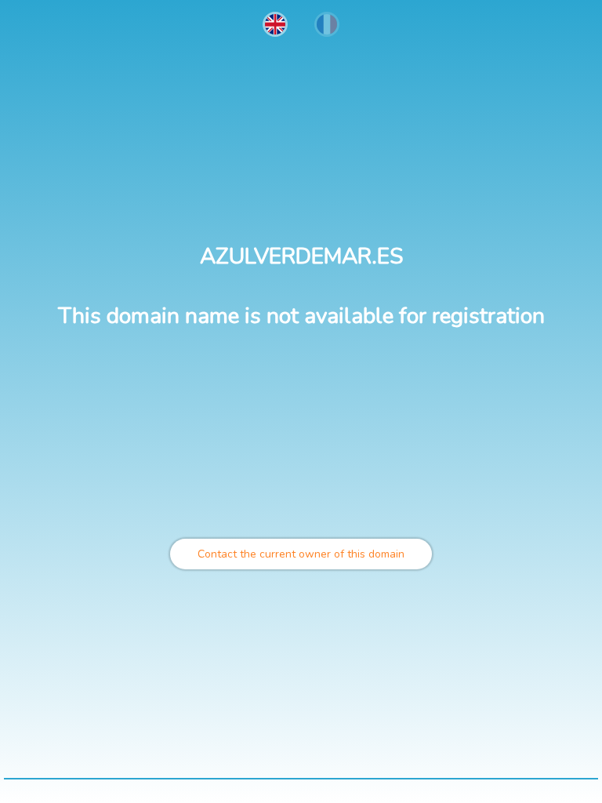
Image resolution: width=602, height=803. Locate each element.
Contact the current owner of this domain (301, 554)
